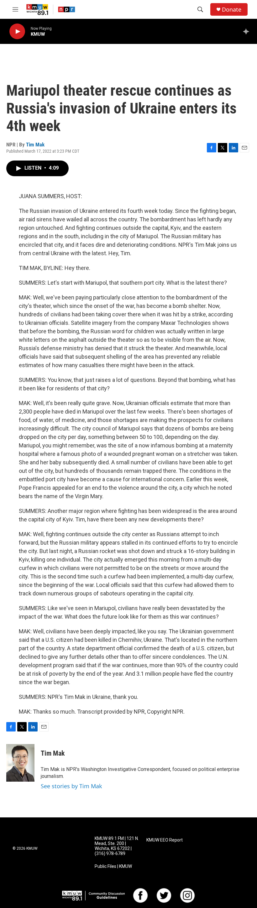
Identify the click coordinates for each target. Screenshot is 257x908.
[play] (17, 31)
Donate (231, 9)
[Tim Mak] (20, 763)
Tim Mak (35, 144)
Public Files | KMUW (113, 866)
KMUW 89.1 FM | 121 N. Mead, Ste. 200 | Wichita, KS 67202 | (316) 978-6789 (117, 846)
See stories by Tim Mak (71, 786)
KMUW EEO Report (164, 840)
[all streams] (248, 31)
